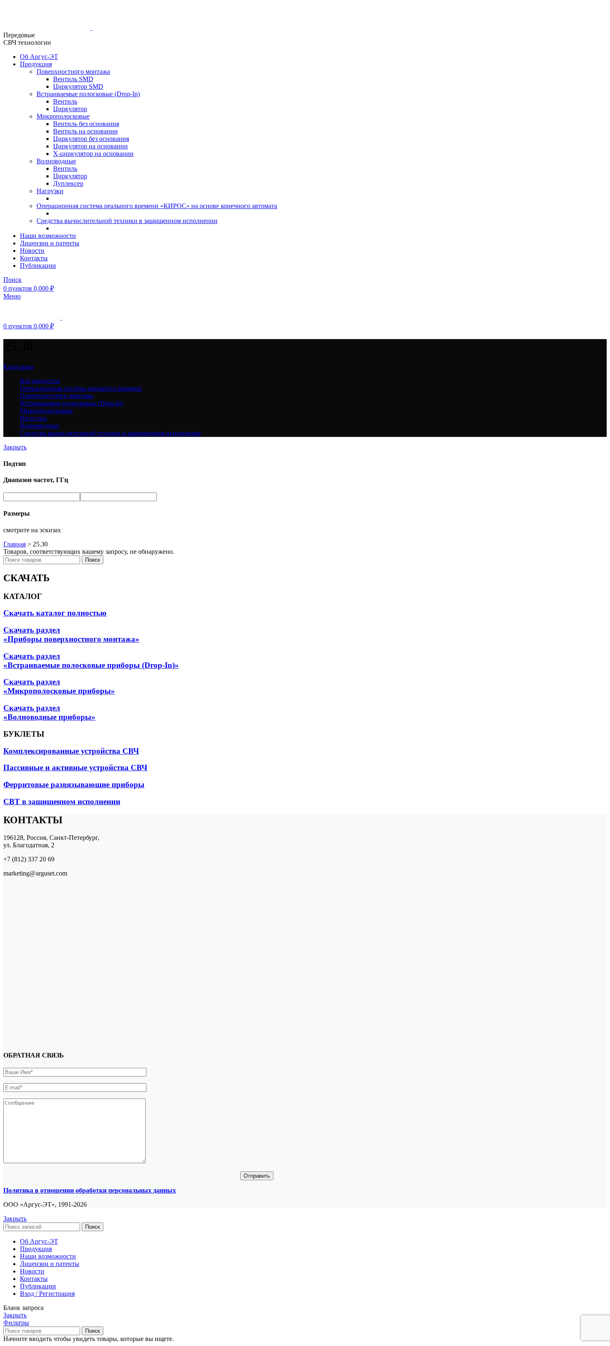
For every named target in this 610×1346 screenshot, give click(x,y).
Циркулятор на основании (90, 146)
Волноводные (56, 161)
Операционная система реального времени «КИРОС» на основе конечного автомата (157, 205)
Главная (14, 544)
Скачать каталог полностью (55, 613)
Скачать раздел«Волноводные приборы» (49, 712)
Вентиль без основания (86, 123)
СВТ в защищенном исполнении (61, 801)
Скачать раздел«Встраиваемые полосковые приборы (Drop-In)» (91, 660)
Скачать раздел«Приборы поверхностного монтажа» (71, 634)
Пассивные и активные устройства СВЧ (75, 767)
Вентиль (65, 101)
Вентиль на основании (85, 131)
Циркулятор (70, 108)
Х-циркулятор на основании (93, 153)
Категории (18, 366)
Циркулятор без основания (91, 138)
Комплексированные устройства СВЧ (71, 751)
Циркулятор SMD (78, 86)
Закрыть (15, 447)
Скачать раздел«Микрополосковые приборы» (59, 686)
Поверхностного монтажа (73, 71)
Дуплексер (68, 183)
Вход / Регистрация (47, 1293)
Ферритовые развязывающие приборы (73, 784)
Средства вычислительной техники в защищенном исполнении (127, 220)
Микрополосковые (63, 116)
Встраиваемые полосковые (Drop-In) (88, 93)
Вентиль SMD (73, 78)
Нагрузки (50, 190)
